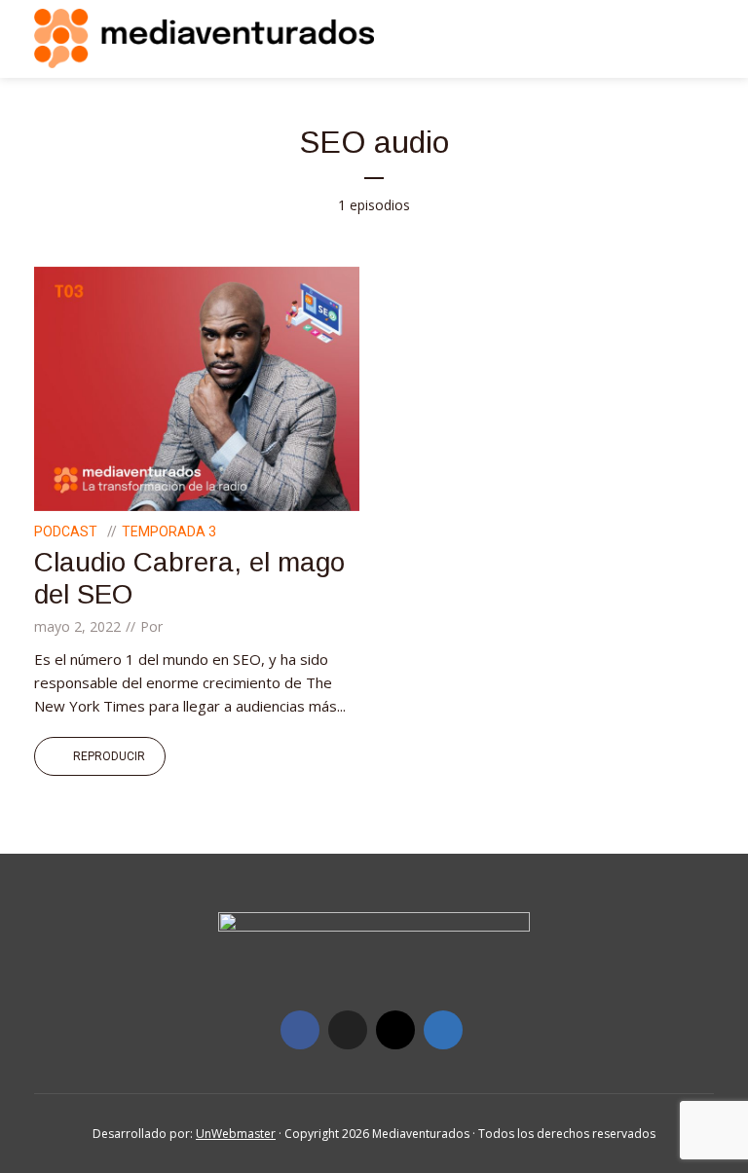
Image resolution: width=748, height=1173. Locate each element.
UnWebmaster (236, 1133)
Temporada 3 (169, 531)
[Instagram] (395, 1029)
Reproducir (109, 756)
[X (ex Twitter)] (347, 1029)
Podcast (65, 531)
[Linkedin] (443, 1029)
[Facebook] (299, 1029)
